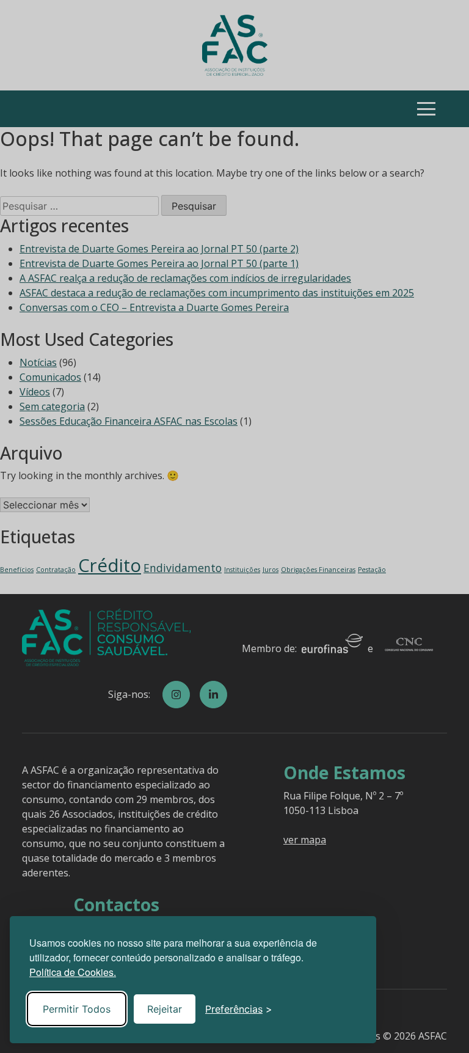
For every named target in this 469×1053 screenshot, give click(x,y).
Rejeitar (164, 1009)
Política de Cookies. (72, 972)
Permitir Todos (77, 1009)
